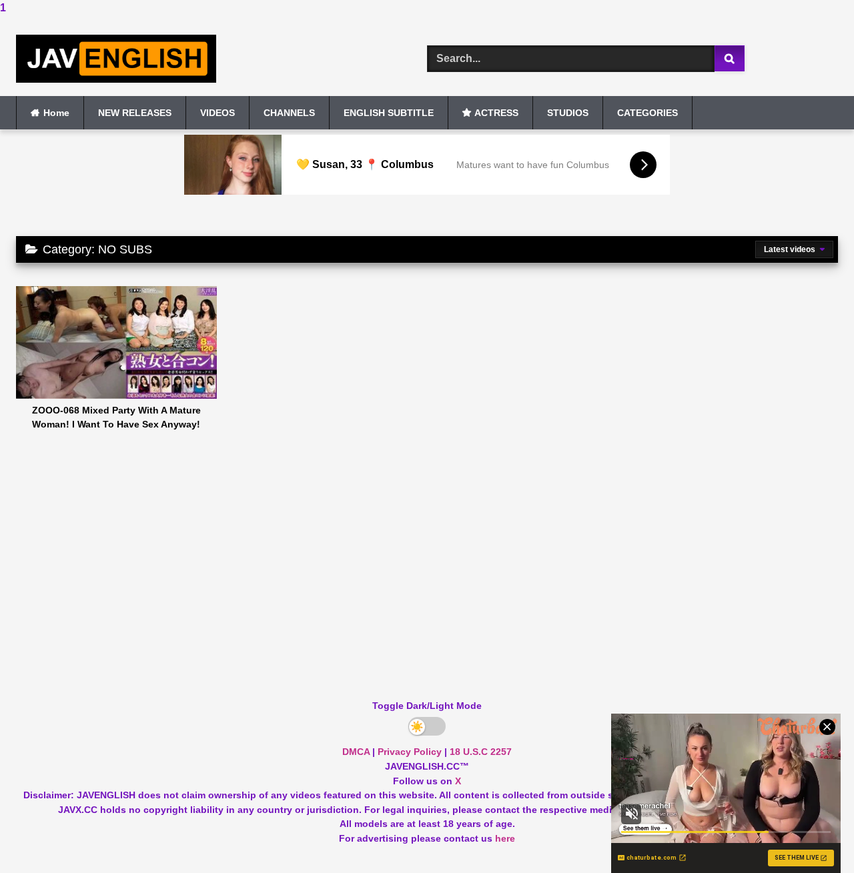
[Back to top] (812, 836)
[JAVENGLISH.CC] (116, 59)
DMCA (356, 751)
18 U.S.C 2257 (481, 751)
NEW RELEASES (134, 112)
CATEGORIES (647, 112)
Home (56, 112)
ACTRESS (496, 112)
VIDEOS (217, 112)
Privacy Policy (410, 751)
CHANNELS (289, 112)
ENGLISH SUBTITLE (389, 112)
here (505, 838)
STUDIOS (567, 112)
